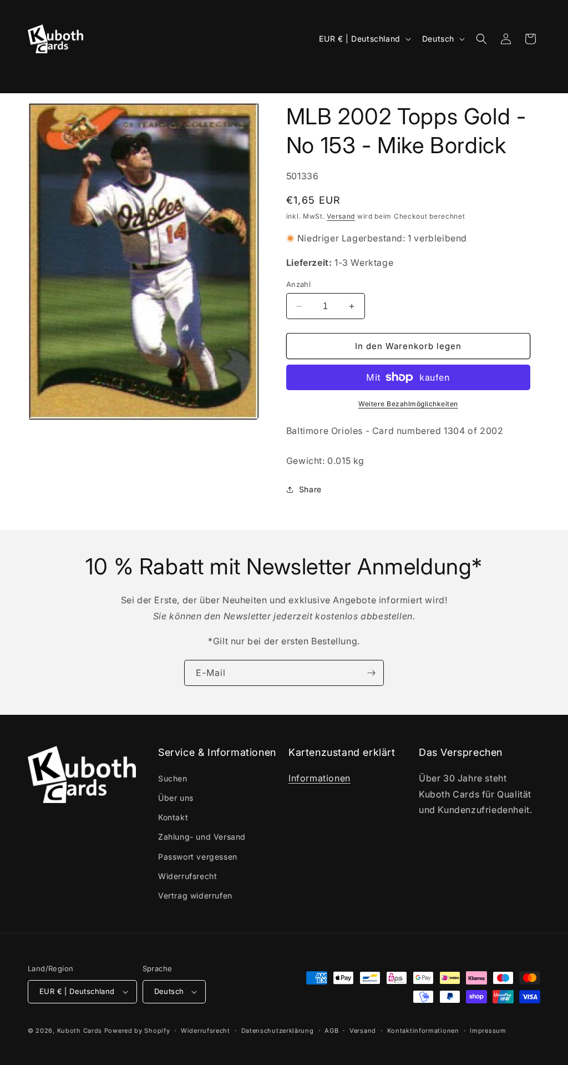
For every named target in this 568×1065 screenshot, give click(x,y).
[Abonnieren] (371, 673)
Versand (341, 216)
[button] (42, 75)
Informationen (319, 778)
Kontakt (173, 817)
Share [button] (310, 489)
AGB (331, 1030)
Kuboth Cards (79, 1030)
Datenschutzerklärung (277, 1030)
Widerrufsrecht (187, 876)
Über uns (176, 797)
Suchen (172, 778)
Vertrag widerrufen (195, 895)
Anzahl (298, 284)
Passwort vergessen (197, 856)
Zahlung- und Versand (202, 836)
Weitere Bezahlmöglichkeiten (408, 404)
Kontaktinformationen (423, 1030)
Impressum (488, 1030)
